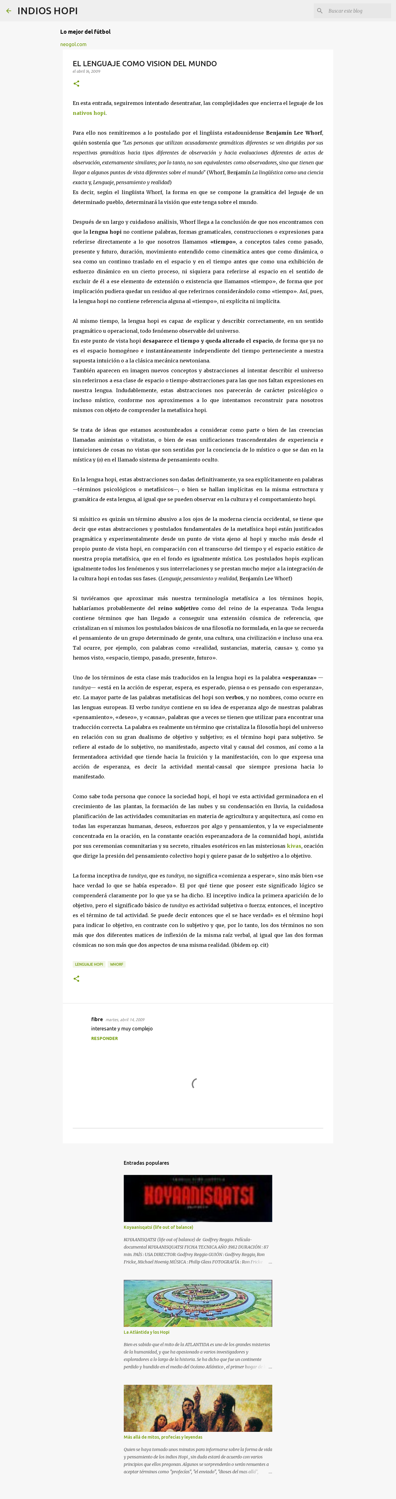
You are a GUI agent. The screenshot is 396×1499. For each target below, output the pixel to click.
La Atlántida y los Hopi (147, 1332)
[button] (76, 84)
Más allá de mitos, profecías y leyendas (163, 1437)
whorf (116, 964)
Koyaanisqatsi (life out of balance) (158, 1227)
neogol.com (73, 44)
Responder (104, 1038)
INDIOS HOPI (47, 10)
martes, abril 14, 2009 (124, 1019)
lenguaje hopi (89, 964)
